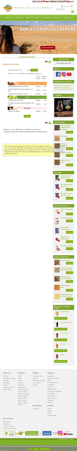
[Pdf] (46, 61)
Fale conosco (67, 18)
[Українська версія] (65, 1)
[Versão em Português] (52, 1)
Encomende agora (38, 376)
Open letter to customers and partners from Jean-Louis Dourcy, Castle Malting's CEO (63, 87)
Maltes (20, 376)
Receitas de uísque (52, 382)
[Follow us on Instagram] (63, 72)
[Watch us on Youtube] (68, 431)
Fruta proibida (64, 333)
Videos (49, 413)
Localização (6, 424)
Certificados (46, 18)
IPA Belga (62, 344)
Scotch (62, 354)
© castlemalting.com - (65, 439)
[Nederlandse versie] (39, 1)
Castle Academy (51, 415)
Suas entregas (51, 395)
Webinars (49, 411)
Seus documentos (52, 398)
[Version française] (36, 1)
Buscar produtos (22, 400)
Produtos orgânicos (23, 396)
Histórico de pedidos (60, 318)
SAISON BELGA (64, 311)
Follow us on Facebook (9, 428)
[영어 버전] (73, 1)
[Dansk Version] (57, 1)
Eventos (56, 18)
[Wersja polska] (70, 1)
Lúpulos (20, 380)
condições (35, 378)
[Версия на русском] (47, 1)
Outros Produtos (22, 398)
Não (36, 449)
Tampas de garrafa (23, 389)
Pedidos (27, 18)
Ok (31, 449)
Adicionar (69, 132)
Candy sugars (21, 387)
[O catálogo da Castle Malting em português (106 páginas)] (63, 99)
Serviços (36, 18)
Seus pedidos (51, 393)
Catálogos (6, 380)
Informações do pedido (39, 380)
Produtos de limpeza (23, 394)
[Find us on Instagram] (57, 431)
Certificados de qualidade (54, 391)
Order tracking (36, 383)
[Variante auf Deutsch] (44, 1)
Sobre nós (9, 18)
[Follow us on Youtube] (69, 72)
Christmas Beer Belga (66, 322)
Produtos (19, 18)
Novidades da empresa (9, 378)
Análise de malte (52, 389)
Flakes (20, 378)
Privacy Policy (7, 389)
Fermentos (21, 383)
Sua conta (66, 6)
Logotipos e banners (8, 387)
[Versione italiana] (49, 1)
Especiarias (21, 385)
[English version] (33, 1)
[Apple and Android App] (21, 431)
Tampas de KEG (22, 391)
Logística (35, 385)
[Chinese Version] (68, 1)
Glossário (50, 402)
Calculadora (50, 384)
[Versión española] (41, 1)
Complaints (50, 400)
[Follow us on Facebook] (58, 72)
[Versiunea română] (62, 1)
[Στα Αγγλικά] (60, 1)
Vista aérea (6, 383)
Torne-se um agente (8, 426)
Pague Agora (50, 376)
